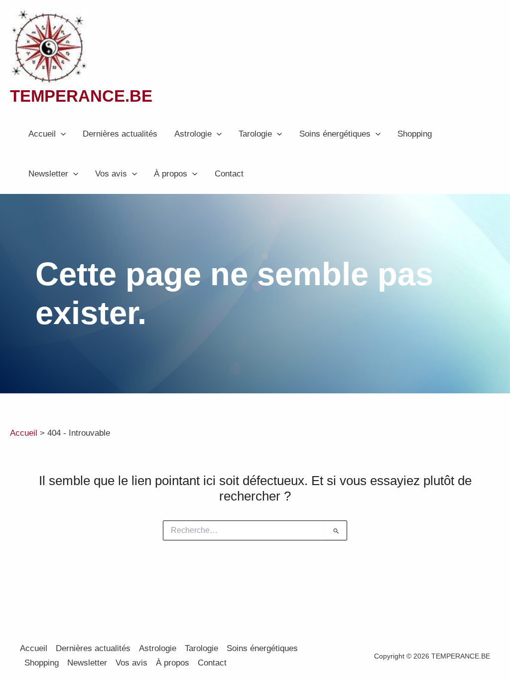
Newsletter (48, 173)
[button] (61, 134)
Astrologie (193, 134)
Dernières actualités (120, 134)
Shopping (414, 134)
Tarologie (255, 134)
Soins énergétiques (335, 134)
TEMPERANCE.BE (81, 96)
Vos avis (111, 173)
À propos (170, 173)
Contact (229, 173)
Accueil (42, 134)
